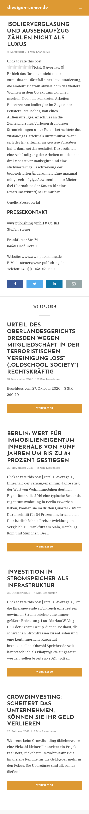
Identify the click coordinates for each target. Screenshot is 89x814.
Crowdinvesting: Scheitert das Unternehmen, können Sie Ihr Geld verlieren (40, 711)
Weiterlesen (44, 408)
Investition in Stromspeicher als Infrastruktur (38, 579)
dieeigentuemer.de (27, 8)
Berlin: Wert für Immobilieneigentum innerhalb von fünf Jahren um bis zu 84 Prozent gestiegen (41, 447)
